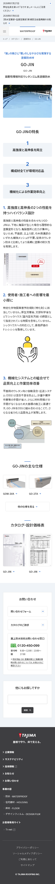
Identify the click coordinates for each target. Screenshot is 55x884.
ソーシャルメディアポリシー (27, 853)
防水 (17, 796)
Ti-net (9, 829)
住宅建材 (17, 802)
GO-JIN (38, 38)
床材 (13, 808)
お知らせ (9, 773)
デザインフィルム (23, 814)
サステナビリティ (14, 759)
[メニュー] (4, 31)
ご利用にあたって (27, 859)
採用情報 (9, 766)
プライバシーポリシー (27, 847)
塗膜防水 (27, 38)
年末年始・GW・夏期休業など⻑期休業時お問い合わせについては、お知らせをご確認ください (27, 662)
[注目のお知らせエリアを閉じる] (50, 3)
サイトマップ (27, 865)
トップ (5, 38)
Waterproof (27, 31)
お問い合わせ (12, 780)
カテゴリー (15, 38)
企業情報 (9, 752)
